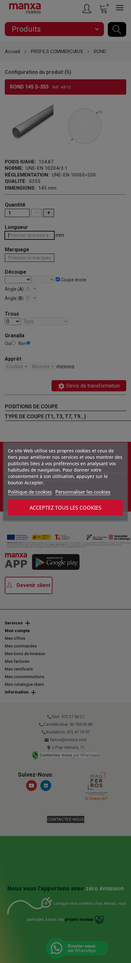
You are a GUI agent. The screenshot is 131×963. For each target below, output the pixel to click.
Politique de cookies (30, 492)
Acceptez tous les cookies (65, 507)
